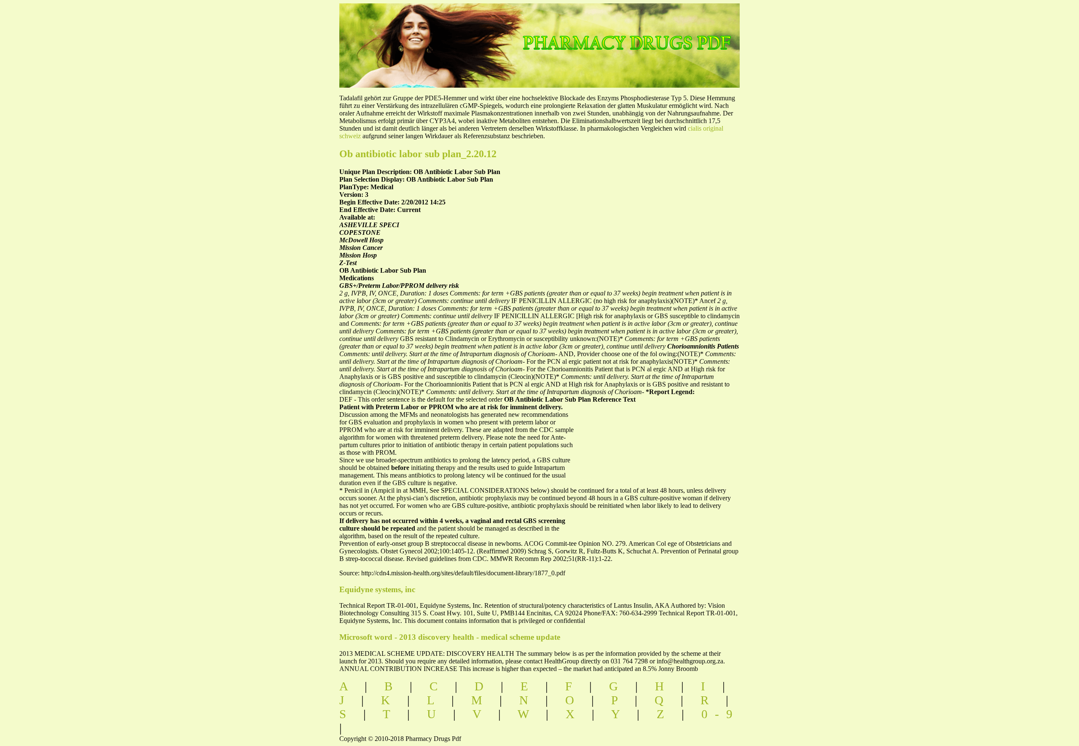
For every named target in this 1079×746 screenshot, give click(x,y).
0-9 (720, 714)
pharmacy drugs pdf (656, 34)
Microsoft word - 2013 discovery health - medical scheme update (449, 637)
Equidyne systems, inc (377, 589)
